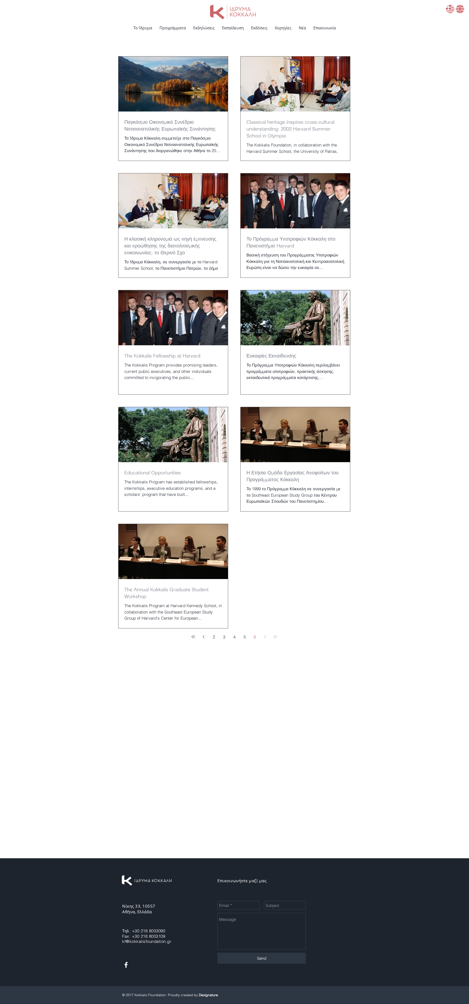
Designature (208, 995)
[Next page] (265, 636)
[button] (173, 28)
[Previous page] (203, 636)
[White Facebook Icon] (126, 965)
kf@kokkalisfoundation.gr (146, 941)
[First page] (193, 636)
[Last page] (275, 636)
